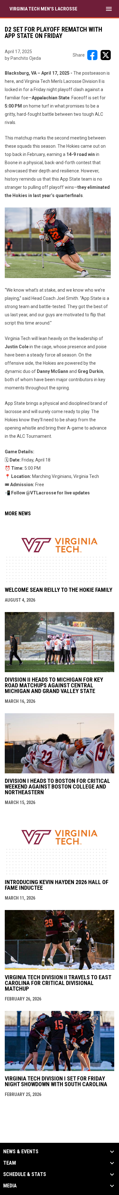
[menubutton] (109, 9)
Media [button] (10, 1185)
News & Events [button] (20, 1151)
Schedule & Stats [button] (24, 1174)
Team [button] (9, 1163)
